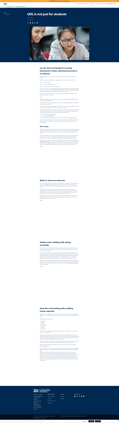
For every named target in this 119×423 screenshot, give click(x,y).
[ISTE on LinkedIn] (84, 396)
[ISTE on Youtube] (81, 396)
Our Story (62, 396)
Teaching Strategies (7, 14)
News (37, 416)
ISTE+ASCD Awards (51, 400)
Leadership (62, 398)
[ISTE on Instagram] (79, 396)
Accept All (98, 421)
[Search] (114, 4)
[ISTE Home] (5, 4)
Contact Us (40, 416)
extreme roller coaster (49, 184)
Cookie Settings (85, 421)
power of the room (73, 263)
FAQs (43, 416)
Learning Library (92, 3)
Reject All (91, 421)
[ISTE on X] (77, 396)
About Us (62, 394)
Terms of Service (52, 416)
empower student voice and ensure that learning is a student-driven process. (64, 88)
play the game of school (51, 114)
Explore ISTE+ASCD (79, 3)
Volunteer (49, 398)
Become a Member (51, 394)
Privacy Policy (47, 416)
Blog (13, 6)
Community (50, 403)
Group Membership (51, 396)
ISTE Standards (86, 3)
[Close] (117, 421)
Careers (34, 416)
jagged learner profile (72, 117)
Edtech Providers (99, 3)
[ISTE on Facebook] (75, 396)
